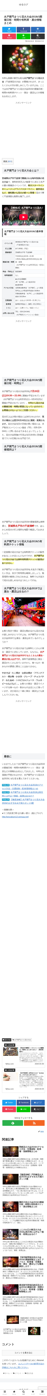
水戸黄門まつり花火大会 (22, 1040)
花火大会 (7, 1040)
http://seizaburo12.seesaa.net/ (15, 817)
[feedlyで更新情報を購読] (12, 1123)
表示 (10, 161)
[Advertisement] (23, 128)
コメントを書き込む (24, 1353)
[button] (42, 676)
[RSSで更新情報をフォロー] (34, 1123)
